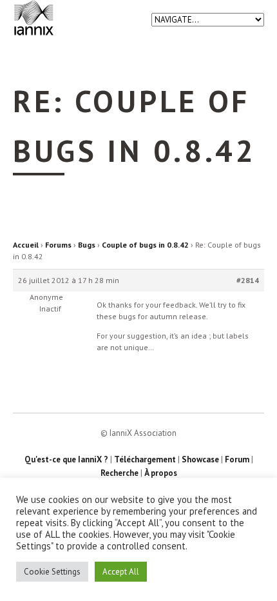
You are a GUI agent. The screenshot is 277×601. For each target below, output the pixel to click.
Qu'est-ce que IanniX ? (66, 459)
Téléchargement (145, 459)
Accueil (26, 245)
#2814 (247, 280)
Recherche (119, 473)
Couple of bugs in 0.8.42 (145, 245)
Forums (58, 245)
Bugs (86, 245)
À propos (160, 473)
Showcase (200, 459)
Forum (237, 459)
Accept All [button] (120, 571)
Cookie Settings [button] (52, 571)
